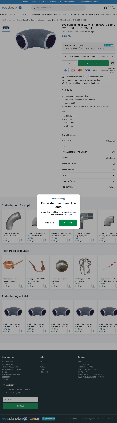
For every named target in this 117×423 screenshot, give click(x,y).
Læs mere (68, 214)
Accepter (68, 223)
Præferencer (49, 223)
